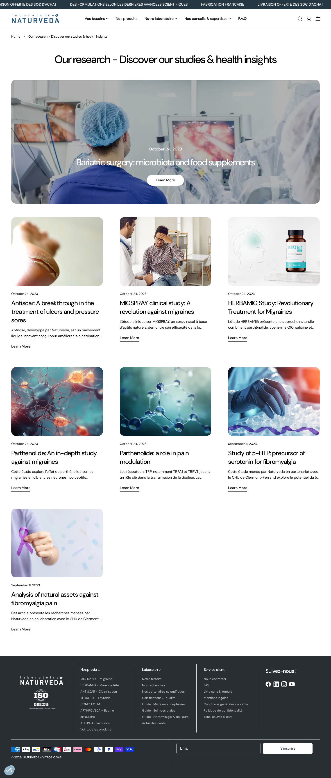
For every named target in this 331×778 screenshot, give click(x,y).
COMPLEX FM (90, 704)
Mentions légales (216, 698)
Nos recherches (153, 685)
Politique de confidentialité (223, 710)
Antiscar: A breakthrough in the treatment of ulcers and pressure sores (55, 311)
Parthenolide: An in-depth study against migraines (54, 457)
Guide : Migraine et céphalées (164, 704)
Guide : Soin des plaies (158, 710)
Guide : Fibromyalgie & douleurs (165, 717)
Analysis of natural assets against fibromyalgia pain (54, 598)
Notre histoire (152, 679)
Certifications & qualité (158, 698)
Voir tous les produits (95, 729)
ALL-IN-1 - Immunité (95, 723)
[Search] (299, 18)
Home (15, 36)
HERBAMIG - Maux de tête (99, 685)
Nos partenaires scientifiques (163, 691)
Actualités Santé (154, 723)
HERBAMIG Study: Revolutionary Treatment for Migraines (270, 307)
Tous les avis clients (218, 717)
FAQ (206, 685)
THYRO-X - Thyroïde (95, 698)
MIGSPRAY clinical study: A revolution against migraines (157, 307)
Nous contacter (215, 679)
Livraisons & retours (218, 691)
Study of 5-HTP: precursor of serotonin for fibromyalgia (266, 457)
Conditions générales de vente (226, 704)
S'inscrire (287, 748)
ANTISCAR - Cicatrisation (98, 691)
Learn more (165, 180)
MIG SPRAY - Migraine (96, 679)
